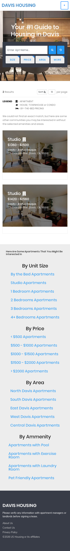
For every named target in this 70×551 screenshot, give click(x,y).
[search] (52, 50)
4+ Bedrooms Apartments (35, 317)
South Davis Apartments (33, 399)
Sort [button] (41, 91)
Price (27, 59)
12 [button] (52, 91)
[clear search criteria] (60, 50)
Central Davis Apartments (35, 425)
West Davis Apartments (32, 416)
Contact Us (9, 527)
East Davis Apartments (31, 408)
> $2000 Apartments (29, 371)
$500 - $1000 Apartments (34, 345)
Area (42, 59)
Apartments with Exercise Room (32, 455)
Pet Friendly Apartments (31, 478)
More (57, 59)
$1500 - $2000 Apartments (35, 362)
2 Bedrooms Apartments (34, 300)
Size (12, 59)
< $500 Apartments (28, 336)
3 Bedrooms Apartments (34, 308)
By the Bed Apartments (32, 274)
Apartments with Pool (28, 445)
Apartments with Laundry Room (32, 467)
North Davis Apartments (33, 390)
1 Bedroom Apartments (32, 291)
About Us (8, 523)
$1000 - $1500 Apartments (34, 354)
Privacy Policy (10, 532)
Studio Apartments (28, 282)
